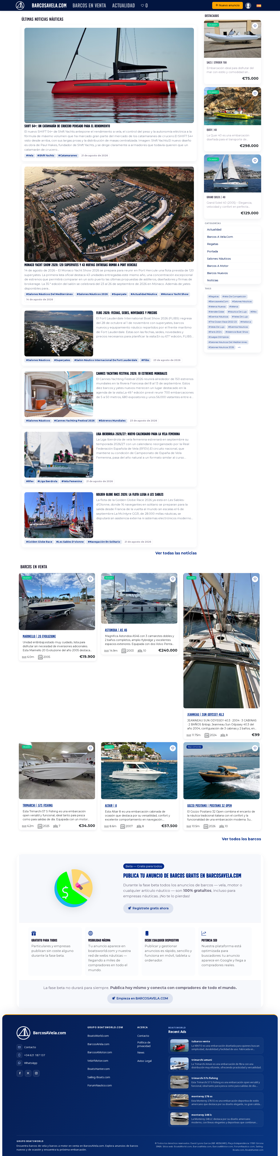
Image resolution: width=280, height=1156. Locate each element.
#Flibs (145, 360)
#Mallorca (245, 321)
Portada (212, 251)
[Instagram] (36, 1073)
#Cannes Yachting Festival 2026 (74, 420)
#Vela (29, 155)
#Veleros (233, 306)
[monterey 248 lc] (179, 1118)
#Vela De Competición (234, 296)
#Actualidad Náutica (144, 294)
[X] (28, 1073)
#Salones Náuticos (38, 360)
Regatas (212, 244)
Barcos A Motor (217, 266)
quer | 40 (212, 130)
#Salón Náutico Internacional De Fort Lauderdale (105, 360)
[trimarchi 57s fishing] (179, 1082)
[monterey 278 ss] (179, 1100)
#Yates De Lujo (240, 316)
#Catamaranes (67, 155)
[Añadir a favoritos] (255, 26)
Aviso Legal (144, 1061)
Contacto (143, 1036)
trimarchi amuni (201, 1059)
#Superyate (119, 294)
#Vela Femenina (72, 481)
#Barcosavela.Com (218, 301)
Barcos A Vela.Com (220, 237)
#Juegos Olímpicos (219, 337)
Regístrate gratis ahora (151, 908)
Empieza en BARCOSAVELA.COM (142, 998)
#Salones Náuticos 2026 (92, 294)
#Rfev (30, 481)
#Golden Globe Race (39, 542)
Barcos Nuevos (217, 273)
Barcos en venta (89, 5)
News (140, 1052)
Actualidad (123, 5)
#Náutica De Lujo (237, 311)
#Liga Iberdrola (47, 481)
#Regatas (214, 296)
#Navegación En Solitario (104, 542)
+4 (239, 347)
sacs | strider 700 (217, 62)
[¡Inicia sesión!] (248, 5)
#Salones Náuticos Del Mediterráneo (49, 294)
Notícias (212, 280)
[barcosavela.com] (20, 5)
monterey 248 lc (201, 1114)
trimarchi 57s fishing (204, 1078)
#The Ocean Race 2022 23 (223, 321)
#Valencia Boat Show (237, 332)
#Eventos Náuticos (218, 316)
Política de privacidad (143, 1044)
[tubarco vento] (179, 1045)
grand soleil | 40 (216, 197)
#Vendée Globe (216, 311)
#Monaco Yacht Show (174, 294)
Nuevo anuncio (229, 5)
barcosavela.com (49, 5)
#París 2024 (215, 332)
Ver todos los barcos (241, 839)
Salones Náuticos (219, 258)
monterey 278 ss (201, 1096)
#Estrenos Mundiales (112, 420)
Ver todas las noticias (176, 553)
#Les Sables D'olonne (70, 542)
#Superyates (62, 360)
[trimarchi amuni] (179, 1063)
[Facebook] (20, 1073)
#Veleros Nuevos (217, 306)
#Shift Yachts (45, 155)
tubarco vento (200, 1041)
